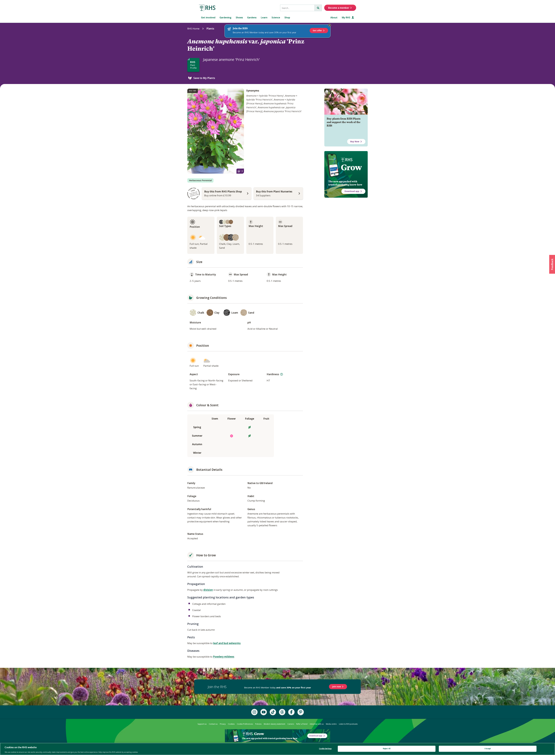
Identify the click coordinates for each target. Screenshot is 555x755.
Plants (210, 28)
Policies (258, 724)
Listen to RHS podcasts (348, 724)
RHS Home (193, 28)
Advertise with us (317, 724)
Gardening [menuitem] (225, 17)
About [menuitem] (333, 17)
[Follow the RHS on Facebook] (291, 712)
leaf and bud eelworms (227, 643)
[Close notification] (329, 25)
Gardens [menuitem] (252, 17)
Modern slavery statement (274, 724)
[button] (552, 264)
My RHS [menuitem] (346, 17)
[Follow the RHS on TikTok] (273, 712)
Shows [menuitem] (239, 17)
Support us (202, 724)
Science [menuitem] (276, 17)
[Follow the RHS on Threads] (282, 712)
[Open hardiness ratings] (281, 374)
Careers (290, 724)
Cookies (231, 724)
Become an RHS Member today (277, 687)
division (208, 589)
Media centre (331, 724)
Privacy (223, 724)
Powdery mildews (223, 656)
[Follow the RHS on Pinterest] (300, 712)
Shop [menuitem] (287, 17)
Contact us (213, 724)
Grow (351, 167)
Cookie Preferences (245, 724)
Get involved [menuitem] (208, 17)
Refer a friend (301, 724)
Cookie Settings (325, 748)
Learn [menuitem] (264, 17)
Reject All (386, 748)
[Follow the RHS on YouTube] (263, 712)
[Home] (207, 8)
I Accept (487, 748)
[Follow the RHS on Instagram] (254, 712)
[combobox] (297, 8)
